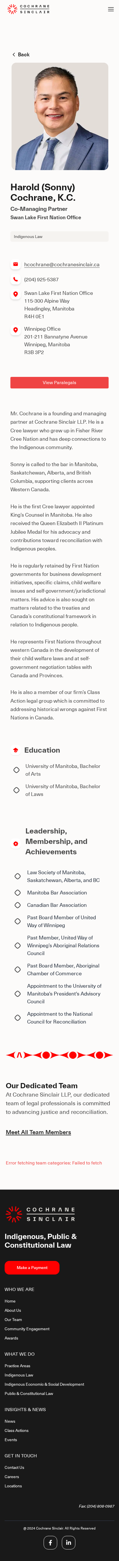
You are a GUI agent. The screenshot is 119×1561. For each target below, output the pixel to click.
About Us (13, 1310)
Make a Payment (32, 1267)
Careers (12, 1476)
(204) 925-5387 (41, 279)
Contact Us (14, 1467)
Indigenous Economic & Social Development (44, 1384)
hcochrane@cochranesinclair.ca (62, 264)
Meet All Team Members (38, 1132)
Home (10, 1301)
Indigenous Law (19, 1375)
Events (11, 1439)
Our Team (13, 1319)
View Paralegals (59, 383)
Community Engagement (27, 1328)
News (10, 1421)
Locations (13, 1486)
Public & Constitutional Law (29, 1393)
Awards (11, 1338)
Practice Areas (17, 1365)
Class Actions (17, 1430)
